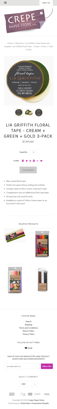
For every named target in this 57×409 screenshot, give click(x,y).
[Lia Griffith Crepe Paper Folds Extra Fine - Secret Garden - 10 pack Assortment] (14, 280)
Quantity (23, 152)
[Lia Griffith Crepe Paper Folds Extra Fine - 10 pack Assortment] (14, 235)
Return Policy (28, 331)
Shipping (28, 324)
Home (10, 43)
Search (29, 321)
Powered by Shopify (40, 403)
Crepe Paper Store (36, 400)
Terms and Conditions (28, 328)
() (46, 3)
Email (30, 348)
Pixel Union (26, 403)
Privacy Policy (28, 334)
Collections (19, 43)
